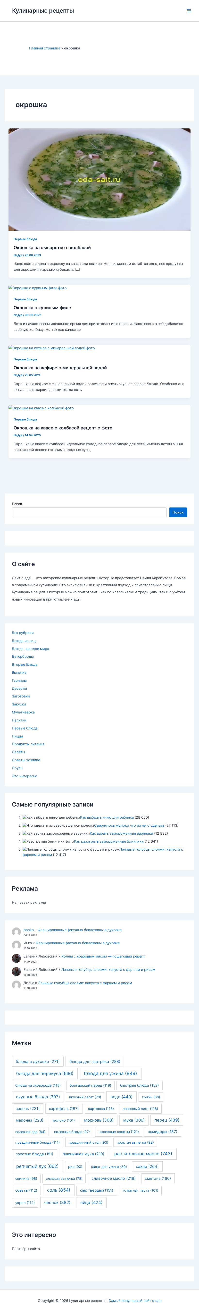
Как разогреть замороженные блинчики (109, 841)
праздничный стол (88, 1142)
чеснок (57, 1202)
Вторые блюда (24, 664)
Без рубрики (23, 633)
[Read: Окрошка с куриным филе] (37, 287)
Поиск (17, 504)
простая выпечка (135, 1142)
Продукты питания (28, 744)
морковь (99, 1120)
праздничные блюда (37, 1142)
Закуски (19, 704)
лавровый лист (140, 1109)
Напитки (19, 720)
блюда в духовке (38, 1061)
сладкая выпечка (64, 1178)
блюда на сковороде (38, 1085)
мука (134, 1120)
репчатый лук (37, 1166)
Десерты (19, 688)
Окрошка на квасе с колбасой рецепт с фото (63, 427)
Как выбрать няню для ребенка (107, 817)
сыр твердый (96, 1190)
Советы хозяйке (26, 760)
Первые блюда (25, 239)
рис (75, 1166)
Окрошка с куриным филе (42, 307)
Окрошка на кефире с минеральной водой (60, 367)
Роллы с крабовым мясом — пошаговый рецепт (103, 956)
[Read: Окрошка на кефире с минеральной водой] (51, 348)
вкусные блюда (38, 1096)
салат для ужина (109, 1166)
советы (26, 1190)
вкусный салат (85, 1097)
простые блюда (34, 1154)
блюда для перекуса (45, 1073)
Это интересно (24, 776)
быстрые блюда (139, 1085)
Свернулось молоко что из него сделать (129, 825)
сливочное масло (113, 1178)
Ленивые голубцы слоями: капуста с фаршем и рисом (108, 969)
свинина (26, 1178)
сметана (158, 1178)
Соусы (17, 768)
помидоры (162, 1131)
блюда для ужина (110, 1073)
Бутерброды (23, 656)
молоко (63, 1120)
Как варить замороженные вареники (121, 833)
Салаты (18, 752)
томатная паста (140, 1190)
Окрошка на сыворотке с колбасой (52, 247)
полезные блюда (72, 1132)
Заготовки (21, 696)
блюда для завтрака (94, 1061)
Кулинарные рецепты (43, 10)
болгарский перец (90, 1085)
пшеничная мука (83, 1154)
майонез (29, 1120)
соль (58, 1190)
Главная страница (44, 48)
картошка (101, 1109)
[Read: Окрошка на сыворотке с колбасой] (99, 179)
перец (167, 1120)
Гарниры (19, 680)
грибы (151, 1097)
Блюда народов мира (30, 649)
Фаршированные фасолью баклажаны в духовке (80, 930)
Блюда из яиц (24, 641)
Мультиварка (23, 712)
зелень (28, 1108)
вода (121, 1096)
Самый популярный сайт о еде (134, 1300)
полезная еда (30, 1132)
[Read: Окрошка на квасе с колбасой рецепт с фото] (41, 408)
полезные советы (119, 1132)
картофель (64, 1108)
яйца (91, 1202)
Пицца (17, 736)
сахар (147, 1166)
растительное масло (143, 1153)
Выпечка (19, 672)
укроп (25, 1203)
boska (29, 930)
